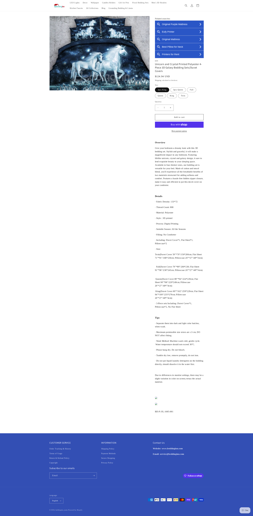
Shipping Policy (107, 449)
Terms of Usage (55, 454)
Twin (183, 96)
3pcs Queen (178, 90)
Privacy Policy (107, 463)
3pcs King (162, 90)
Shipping (158, 80)
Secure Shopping (108, 458)
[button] (186, 5)
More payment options (179, 131)
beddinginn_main (62, 510)
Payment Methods (108, 454)
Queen (160, 96)
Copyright (53, 463)
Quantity (158, 102)
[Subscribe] (94, 475)
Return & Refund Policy (59, 458)
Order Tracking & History (60, 449)
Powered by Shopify (75, 510)
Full (191, 90)
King (172, 96)
